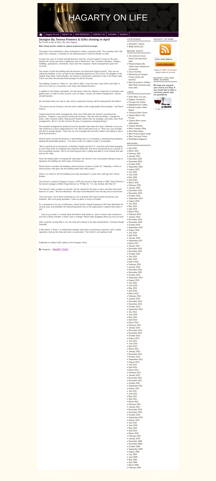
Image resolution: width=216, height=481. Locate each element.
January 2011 (134, 407)
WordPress (172, 475)
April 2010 (133, 431)
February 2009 (135, 467)
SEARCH (124, 34)
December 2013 (135, 330)
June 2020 (133, 175)
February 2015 (135, 296)
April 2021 (133, 148)
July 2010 (133, 423)
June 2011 (133, 394)
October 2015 (134, 275)
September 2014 (136, 309)
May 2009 (133, 460)
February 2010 (135, 436)
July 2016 (133, 256)
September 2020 (136, 167)
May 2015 (133, 288)
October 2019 (134, 196)
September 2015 (136, 277)
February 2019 (135, 214)
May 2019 (133, 206)
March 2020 (134, 182)
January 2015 (134, 299)
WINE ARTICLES (136, 47)
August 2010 (134, 420)
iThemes (173, 472)
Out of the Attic (135, 72)
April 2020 (133, 180)
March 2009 (134, 465)
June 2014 (133, 314)
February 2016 (135, 264)
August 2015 (134, 280)
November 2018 (135, 222)
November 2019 (135, 193)
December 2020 (135, 159)
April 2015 (133, 291)
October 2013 (134, 336)
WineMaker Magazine (138, 139)
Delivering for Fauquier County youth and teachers (138, 77)
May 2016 (133, 259)
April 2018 (133, 235)
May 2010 (133, 428)
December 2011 (135, 378)
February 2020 (135, 185)
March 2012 (134, 370)
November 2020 (135, 161)
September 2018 (136, 227)
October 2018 (134, 225)
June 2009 (133, 457)
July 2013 (133, 341)
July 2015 (133, 283)
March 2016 (134, 262)
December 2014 (135, 301)
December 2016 (135, 248)
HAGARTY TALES (60, 249)
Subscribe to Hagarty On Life (165, 49)
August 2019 (134, 201)
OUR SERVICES (82, 34)
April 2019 (133, 209)
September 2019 (136, 198)
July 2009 (133, 454)
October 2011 (134, 383)
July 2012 (133, 365)
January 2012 (134, 375)
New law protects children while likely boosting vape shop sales (139, 85)
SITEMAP (112, 34)
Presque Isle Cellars (137, 102)
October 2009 (134, 446)
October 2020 (134, 164)
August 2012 (134, 362)
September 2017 (136, 241)
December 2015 (135, 270)
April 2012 (133, 367)
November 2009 (135, 444)
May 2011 (133, 396)
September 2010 (136, 417)
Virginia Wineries (136, 126)
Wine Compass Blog (137, 128)
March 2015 (134, 293)
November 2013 (135, 333)
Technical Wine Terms (138, 113)
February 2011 (135, 404)
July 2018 (133, 233)
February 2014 (135, 325)
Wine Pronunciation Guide (140, 134)
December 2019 (135, 190)
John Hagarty (71, 42)
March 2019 (134, 212)
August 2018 (134, 230)
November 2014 (135, 304)
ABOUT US (67, 34)
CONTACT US (99, 34)
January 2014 (134, 328)
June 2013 (133, 343)
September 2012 (136, 359)
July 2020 (133, 172)
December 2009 (135, 441)
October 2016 (134, 254)
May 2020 (133, 177)
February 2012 (135, 372)
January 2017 (134, 246)
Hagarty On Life (52, 34)
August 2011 (134, 388)
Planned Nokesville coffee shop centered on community (139, 66)
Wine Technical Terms (138, 136)
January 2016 (134, 267)
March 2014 (134, 322)
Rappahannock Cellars (138, 105)
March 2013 (134, 349)
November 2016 (135, 251)
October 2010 (134, 415)
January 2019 (134, 217)
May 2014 (133, 317)
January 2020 (134, 188)
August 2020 (134, 169)
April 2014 (133, 320)
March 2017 (134, 243)
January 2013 (134, 351)
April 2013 (133, 346)
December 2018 (135, 219)
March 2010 (134, 433)
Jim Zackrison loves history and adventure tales (138, 58)
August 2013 (134, 338)
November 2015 (135, 272)
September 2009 (136, 449)
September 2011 (135, 386)
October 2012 (134, 357)
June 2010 (133, 425)
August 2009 (134, 452)
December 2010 (135, 409)
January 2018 (134, 238)
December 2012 (135, 354)
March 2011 (133, 402)
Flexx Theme (160, 472)
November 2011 (135, 380)
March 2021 (134, 151)
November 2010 (135, 412)
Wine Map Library (136, 131)
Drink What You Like (137, 97)
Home (40, 34)
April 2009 (133, 462)
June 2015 (133, 285)
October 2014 (134, 307)
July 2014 (133, 312)
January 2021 (134, 156)
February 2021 (135, 153)
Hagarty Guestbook (137, 99)
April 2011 (133, 399)
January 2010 (134, 438)
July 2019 (133, 204)
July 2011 (133, 391)
